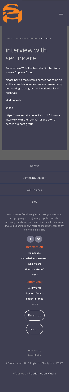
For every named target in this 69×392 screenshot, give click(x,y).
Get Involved (34, 189)
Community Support (34, 178)
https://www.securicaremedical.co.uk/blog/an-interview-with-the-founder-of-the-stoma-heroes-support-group (33, 120)
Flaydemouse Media (42, 373)
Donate (34, 166)
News (48, 38)
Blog (43, 38)
